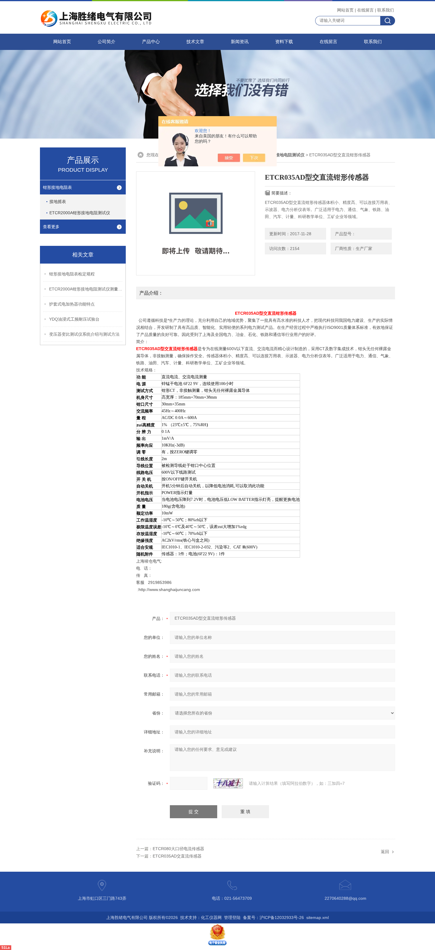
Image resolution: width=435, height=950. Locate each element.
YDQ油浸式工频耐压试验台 (74, 319)
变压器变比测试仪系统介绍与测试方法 (84, 334)
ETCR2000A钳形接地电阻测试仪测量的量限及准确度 (86, 289)
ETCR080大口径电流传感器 (178, 848)
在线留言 (365, 10)
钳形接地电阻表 (57, 187)
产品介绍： (151, 292)
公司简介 (106, 41)
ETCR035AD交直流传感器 (177, 856)
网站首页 (345, 10)
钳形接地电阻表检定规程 (72, 274)
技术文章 (195, 41)
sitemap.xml (317, 917)
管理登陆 (232, 917)
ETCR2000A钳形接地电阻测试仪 (79, 212)
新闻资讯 (240, 41)
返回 (385, 851)
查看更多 (51, 226)
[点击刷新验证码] (228, 783)
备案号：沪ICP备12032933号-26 (273, 917)
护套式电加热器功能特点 (72, 304)
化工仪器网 (211, 917)
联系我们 (385, 10)
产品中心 (151, 41)
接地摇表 (57, 201)
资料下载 (284, 41)
